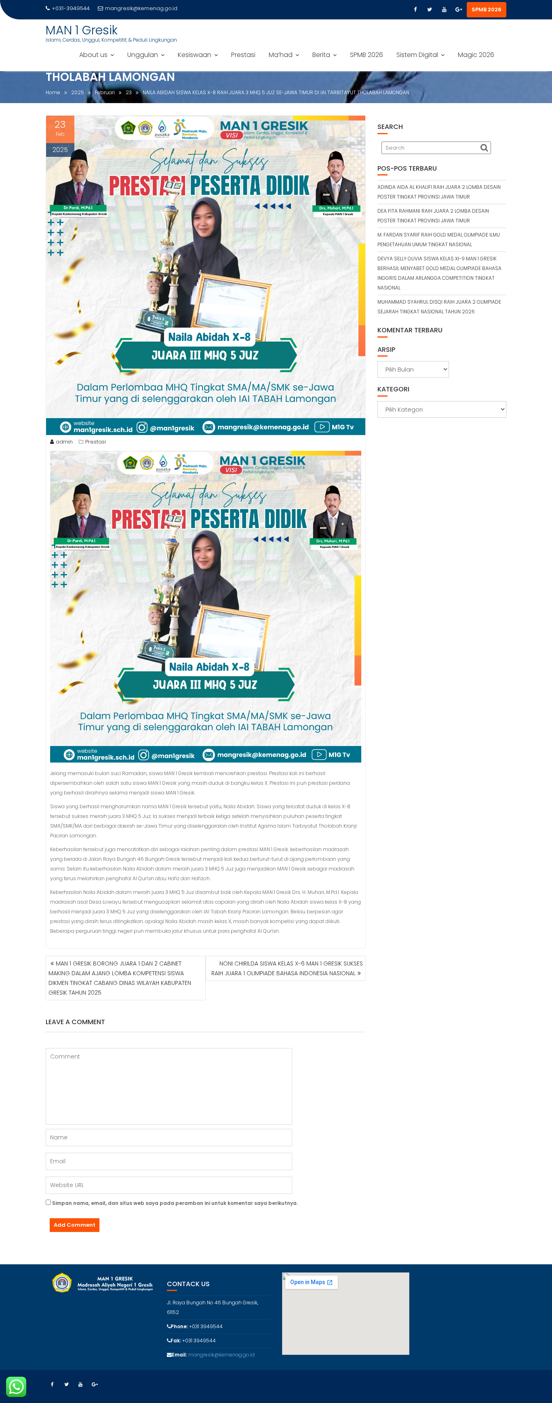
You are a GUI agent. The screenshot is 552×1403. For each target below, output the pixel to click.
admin (64, 442)
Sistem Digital (417, 54)
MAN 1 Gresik (82, 30)
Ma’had (281, 54)
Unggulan (142, 54)
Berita (321, 54)
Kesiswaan (194, 54)
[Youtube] (444, 9)
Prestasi (243, 54)
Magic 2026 (476, 54)
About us (93, 54)
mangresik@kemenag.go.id (141, 8)
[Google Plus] (458, 9)
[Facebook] (415, 9)
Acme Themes (488, 1382)
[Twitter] (429, 9)
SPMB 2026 (486, 9)
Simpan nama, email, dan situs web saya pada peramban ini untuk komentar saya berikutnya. (175, 1203)
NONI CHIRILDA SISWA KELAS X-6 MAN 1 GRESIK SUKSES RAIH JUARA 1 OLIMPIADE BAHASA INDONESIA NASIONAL (287, 968)
